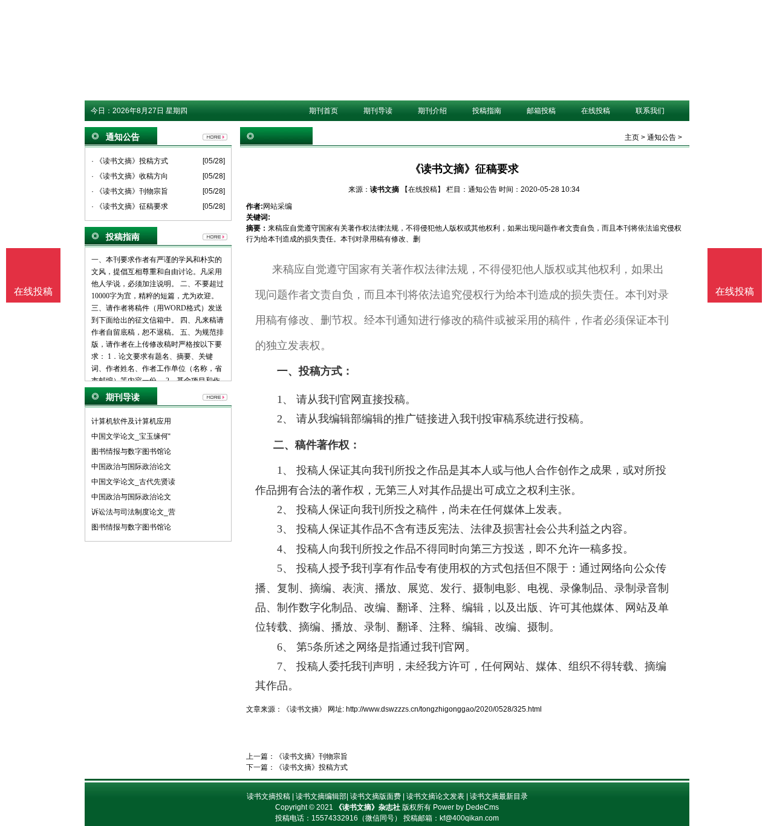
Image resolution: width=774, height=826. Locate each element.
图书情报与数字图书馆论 (131, 451)
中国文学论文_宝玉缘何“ (131, 436)
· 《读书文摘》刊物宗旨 (129, 191)
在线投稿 (595, 111)
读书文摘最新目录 (499, 796)
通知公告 (661, 137)
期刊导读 (377, 111)
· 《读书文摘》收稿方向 (129, 176)
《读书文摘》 (304, 709)
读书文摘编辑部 (321, 796)
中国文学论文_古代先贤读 (133, 481)
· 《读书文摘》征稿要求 (129, 206)
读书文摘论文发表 (435, 796)
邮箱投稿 (541, 111)
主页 (632, 137)
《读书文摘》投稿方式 (311, 767)
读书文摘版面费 (375, 796)
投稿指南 (486, 111)
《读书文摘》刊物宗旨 (311, 756)
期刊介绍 (432, 111)
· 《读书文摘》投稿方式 (129, 161)
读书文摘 (384, 189)
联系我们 (650, 111)
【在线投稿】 (422, 189)
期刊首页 (323, 111)
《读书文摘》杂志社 (367, 807)
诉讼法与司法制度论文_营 (133, 512)
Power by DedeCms (466, 807)
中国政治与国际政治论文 (131, 466)
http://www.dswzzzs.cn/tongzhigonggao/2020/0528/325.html (444, 709)
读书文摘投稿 (268, 796)
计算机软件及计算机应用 (131, 421)
